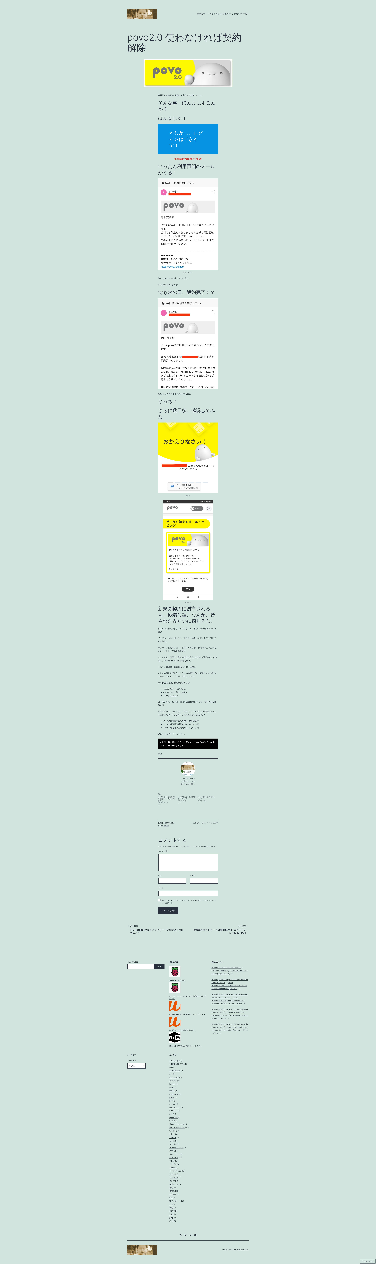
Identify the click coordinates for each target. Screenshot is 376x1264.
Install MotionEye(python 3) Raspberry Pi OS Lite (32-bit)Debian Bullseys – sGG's (229, 986)
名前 (160, 876)
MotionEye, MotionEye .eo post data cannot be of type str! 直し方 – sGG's (230, 1030)
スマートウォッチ (176, 1148)
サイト (160, 888)
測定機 (172, 1211)
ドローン (172, 1168)
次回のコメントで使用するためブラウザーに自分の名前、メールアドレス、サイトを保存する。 (188, 901)
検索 (159, 966)
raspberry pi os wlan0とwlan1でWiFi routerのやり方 (187, 997)
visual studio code (176, 1124)
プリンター (173, 1178)
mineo (171, 1091)
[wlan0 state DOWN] (174, 971)
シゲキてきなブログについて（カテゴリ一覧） (228, 14)
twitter (172, 1121)
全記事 (215, 823)
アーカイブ (131, 1060)
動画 (171, 1198)
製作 (171, 1214)
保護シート (173, 1184)
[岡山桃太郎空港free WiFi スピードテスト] (174, 1037)
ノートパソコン (175, 1171)
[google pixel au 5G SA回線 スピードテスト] (174, 1005)
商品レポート (174, 1201)
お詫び (172, 1134)
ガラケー (172, 1137)
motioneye (173, 1094)
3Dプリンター (175, 1061)
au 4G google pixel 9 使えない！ (182, 1030)
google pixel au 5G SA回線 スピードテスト (187, 1014)
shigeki (166, 826)
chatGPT (173, 1081)
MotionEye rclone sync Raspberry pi (226, 968)
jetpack (172, 1084)
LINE (171, 1087)
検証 (171, 1208)
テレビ (172, 1161)
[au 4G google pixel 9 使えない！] (174, 1021)
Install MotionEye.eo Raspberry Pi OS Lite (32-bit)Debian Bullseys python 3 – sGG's (228, 1000)
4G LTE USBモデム (177, 1064)
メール (192, 876)
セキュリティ (174, 1154)
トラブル (172, 1164)
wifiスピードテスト (177, 1127)
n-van (171, 1097)
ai (170, 1067)
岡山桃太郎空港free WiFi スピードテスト (185, 1046)
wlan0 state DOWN (177, 980)
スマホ (209, 823)
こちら (182, 689)
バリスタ (172, 1174)
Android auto (174, 1071)
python (172, 1104)
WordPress (243, 1250)
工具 (171, 1204)
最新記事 (201, 14)
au (170, 1074)
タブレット (173, 1158)
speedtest (173, 1117)
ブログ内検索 (132, 962)
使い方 (172, 1181)
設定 (171, 1218)
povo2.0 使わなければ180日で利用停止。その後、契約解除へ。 (166, 799)
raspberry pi (174, 1107)
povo (203, 823)
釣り (171, 1221)
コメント (162, 851)
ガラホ (172, 1141)
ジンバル (172, 1144)
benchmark (174, 1077)
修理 (171, 1188)
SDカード (173, 1111)
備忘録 (172, 1191)
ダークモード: (366, 1261)
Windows (173, 1131)
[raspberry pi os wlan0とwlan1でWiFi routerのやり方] (174, 987)
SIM (171, 1114)
